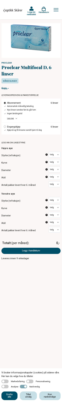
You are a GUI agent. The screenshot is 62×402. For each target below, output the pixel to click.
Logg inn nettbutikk (31, 13)
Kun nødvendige (50, 395)
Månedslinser (10, 81)
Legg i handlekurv (31, 250)
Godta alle (9, 395)
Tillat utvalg (28, 395)
